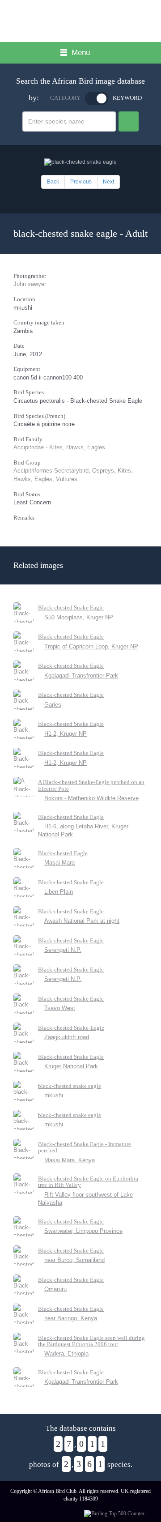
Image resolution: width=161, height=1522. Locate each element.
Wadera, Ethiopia (66, 1353)
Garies (52, 704)
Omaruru (55, 1289)
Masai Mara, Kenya (69, 1160)
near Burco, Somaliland (74, 1260)
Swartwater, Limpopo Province (83, 1231)
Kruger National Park (71, 1066)
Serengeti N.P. (62, 949)
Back (53, 182)
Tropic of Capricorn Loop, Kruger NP (91, 646)
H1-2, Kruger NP (65, 733)
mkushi (53, 1095)
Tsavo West (59, 1008)
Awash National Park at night (81, 920)
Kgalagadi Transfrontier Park (81, 675)
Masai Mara (59, 862)
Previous (81, 182)
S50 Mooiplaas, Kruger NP (78, 617)
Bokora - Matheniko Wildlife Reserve (91, 798)
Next (108, 182)
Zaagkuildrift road (66, 1037)
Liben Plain (58, 891)
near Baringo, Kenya (70, 1318)
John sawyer (29, 284)
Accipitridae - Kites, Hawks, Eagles (59, 447)
